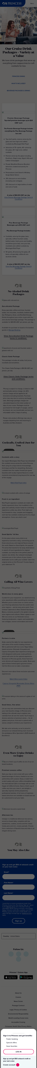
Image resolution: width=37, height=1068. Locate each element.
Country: (6, 936)
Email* (6, 872)
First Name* (8, 883)
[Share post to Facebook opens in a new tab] (11, 954)
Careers (18, 997)
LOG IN (18, 1051)
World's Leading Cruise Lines (18, 1018)
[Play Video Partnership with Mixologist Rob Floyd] (9, 450)
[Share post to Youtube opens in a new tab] (26, 954)
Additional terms (27, 913)
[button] (18, 337)
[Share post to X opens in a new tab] (18, 954)
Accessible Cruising (18, 1022)
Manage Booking (14, 330)
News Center (18, 1001)
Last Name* (8, 893)
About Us (18, 993)
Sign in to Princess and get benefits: (17, 1035)
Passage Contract (18, 1005)
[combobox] (22, 936)
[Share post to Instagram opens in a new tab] (18, 959)
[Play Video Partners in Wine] (9, 631)
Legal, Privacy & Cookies (18, 1010)
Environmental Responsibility (18, 1014)
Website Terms (10, 907)
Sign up (18, 920)
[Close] (33, 1031)
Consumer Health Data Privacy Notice (18, 1026)
